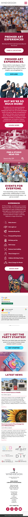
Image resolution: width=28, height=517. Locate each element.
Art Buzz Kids (14, 493)
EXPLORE (14, 74)
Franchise (14, 501)
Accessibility (21, 515)
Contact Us (14, 502)
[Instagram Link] (12, 509)
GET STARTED (14, 348)
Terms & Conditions (8, 515)
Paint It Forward (14, 498)
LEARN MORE (14, 125)
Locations (14, 499)
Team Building (14, 494)
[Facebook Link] (7, 509)
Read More (3, 407)
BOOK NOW (14, 269)
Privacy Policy (15, 515)
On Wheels (14, 497)
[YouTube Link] (20, 509)
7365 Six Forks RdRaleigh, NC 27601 (14, 486)
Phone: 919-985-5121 (14, 488)
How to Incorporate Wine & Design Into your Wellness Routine (12, 424)
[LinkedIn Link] (16, 509)
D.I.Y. (14, 496)
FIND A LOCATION (14, 50)
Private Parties (14, 492)
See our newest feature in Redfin (11, 392)
